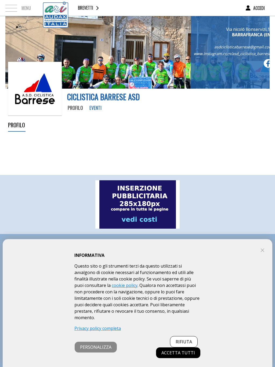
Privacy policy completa (97, 328)
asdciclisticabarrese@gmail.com (243, 46)
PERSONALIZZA (95, 347)
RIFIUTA (184, 342)
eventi (95, 107)
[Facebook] (268, 63)
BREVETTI (85, 8)
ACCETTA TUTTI (178, 353)
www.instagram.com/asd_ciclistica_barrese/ (233, 53)
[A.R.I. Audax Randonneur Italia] (55, 8)
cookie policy (125, 285)
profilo (75, 107)
